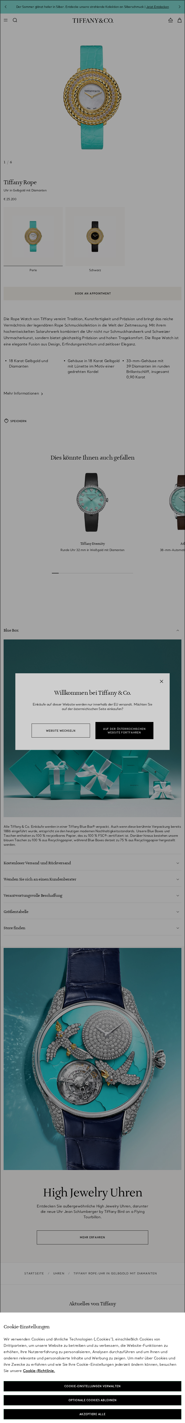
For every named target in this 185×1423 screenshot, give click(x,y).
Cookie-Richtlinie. (39, 1370)
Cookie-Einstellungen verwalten (92, 1386)
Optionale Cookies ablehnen (93, 1400)
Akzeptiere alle (92, 1414)
